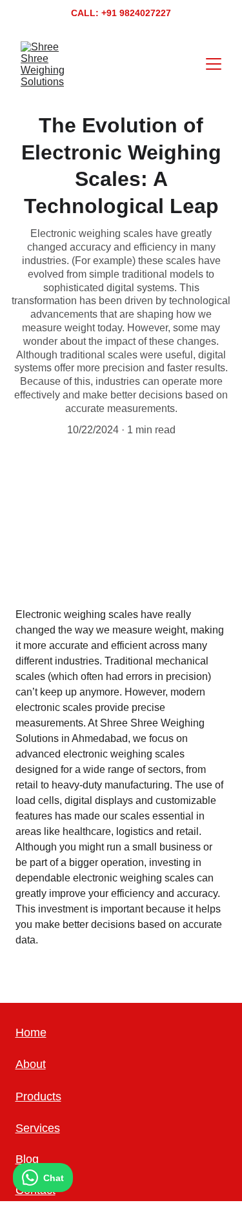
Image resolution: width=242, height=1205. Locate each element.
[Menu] (213, 64)
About (30, 1064)
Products (38, 1096)
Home (30, 1032)
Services (37, 1128)
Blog (27, 1159)
